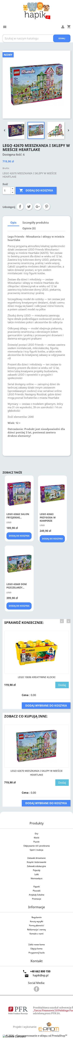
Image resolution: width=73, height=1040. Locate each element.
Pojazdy (36, 870)
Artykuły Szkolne (36, 894)
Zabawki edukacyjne (36, 866)
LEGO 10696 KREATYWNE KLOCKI (36, 677)
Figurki (36, 886)
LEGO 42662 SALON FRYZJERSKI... (17, 515)
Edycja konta (36, 948)
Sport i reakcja (36, 849)
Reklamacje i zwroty (36, 929)
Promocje (36, 898)
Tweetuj (28, 206)
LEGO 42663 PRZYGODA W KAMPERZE (48, 517)
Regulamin (37, 917)
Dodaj (62, 685)
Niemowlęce (36, 878)
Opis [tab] (13, 222)
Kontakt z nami (36, 933)
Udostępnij (20, 206)
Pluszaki (36, 890)
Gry (36, 833)
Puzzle (36, 841)
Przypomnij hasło (37, 952)
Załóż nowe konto (36, 944)
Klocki (36, 837)
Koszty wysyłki (36, 921)
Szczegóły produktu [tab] (35, 222)
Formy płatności (36, 925)
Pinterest (46, 206)
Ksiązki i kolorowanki (36, 862)
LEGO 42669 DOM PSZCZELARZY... (16, 585)
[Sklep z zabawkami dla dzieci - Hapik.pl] (36, 10)
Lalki (36, 874)
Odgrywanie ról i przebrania (36, 845)
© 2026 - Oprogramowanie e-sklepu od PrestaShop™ (36, 1035)
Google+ (37, 206)
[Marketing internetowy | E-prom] (49, 1026)
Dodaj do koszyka (36, 190)
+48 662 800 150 (40, 971)
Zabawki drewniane (36, 858)
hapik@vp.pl (40, 975)
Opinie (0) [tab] (29, 228)
